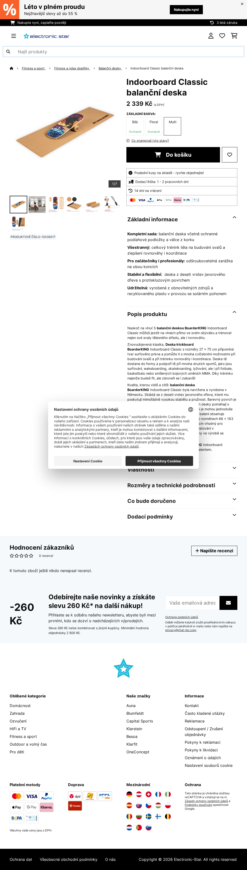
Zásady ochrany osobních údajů (206, 801)
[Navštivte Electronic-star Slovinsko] (148, 827)
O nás (110, 859)
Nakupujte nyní (186, 9)
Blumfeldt (135, 713)
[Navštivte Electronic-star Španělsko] (129, 805)
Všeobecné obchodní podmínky (68, 859)
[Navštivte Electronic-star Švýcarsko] (148, 794)
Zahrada (17, 713)
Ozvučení (18, 721)
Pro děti (17, 751)
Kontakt (192, 705)
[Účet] (210, 36)
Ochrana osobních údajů (181, 617)
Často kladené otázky (205, 713)
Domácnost (20, 705)
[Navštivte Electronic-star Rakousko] (139, 794)
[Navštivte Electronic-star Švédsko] (148, 816)
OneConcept (137, 751)
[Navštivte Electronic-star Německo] (129, 794)
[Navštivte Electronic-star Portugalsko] (139, 827)
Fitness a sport (34, 68)
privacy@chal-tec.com (180, 630)
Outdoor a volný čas (28, 744)
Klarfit (131, 744)
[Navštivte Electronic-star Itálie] (168, 794)
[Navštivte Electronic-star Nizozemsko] (129, 827)
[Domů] (16, 68)
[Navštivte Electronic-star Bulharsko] (139, 816)
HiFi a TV (18, 728)
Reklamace (195, 721)
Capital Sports (139, 721)
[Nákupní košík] (234, 36)
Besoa (131, 736)
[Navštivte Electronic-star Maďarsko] (158, 805)
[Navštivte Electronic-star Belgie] (168, 816)
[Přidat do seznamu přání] (229, 154)
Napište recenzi (216, 550)
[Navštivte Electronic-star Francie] (158, 794)
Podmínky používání (198, 805)
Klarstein (134, 728)
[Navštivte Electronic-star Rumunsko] (129, 816)
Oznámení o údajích (203, 757)
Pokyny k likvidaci (201, 750)
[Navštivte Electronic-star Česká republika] (148, 805)
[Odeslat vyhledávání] (8, 51)
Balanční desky (110, 68)
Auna (131, 705)
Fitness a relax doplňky (72, 68)
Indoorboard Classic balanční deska (156, 68)
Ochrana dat (21, 859)
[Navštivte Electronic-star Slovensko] (139, 805)
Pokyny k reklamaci (202, 742)
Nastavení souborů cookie (209, 765)
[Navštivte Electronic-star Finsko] (158, 816)
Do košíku (178, 155)
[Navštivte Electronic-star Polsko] (168, 805)
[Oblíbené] (222, 36)
